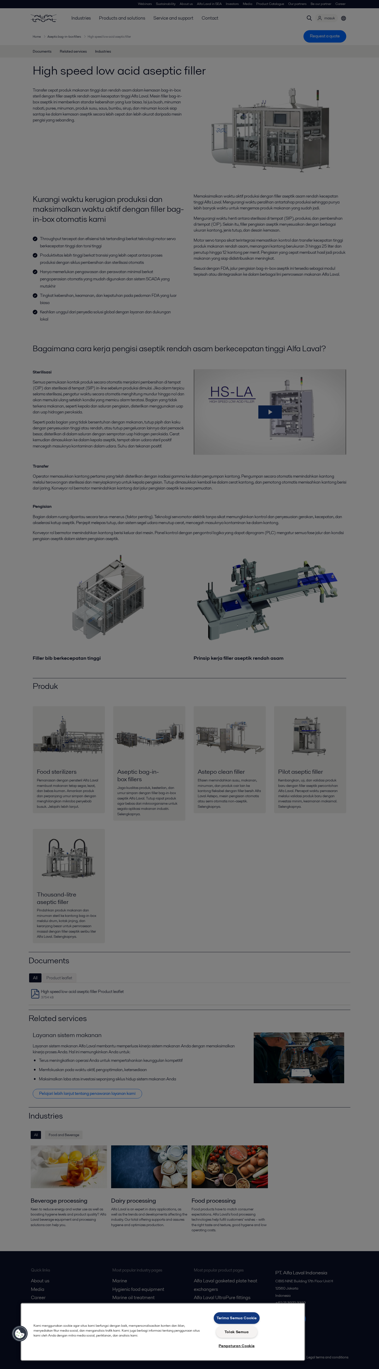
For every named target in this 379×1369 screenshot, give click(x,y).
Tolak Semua (237, 1331)
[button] (20, 1333)
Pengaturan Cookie (236, 1345)
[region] (163, 1332)
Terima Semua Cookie (237, 1318)
